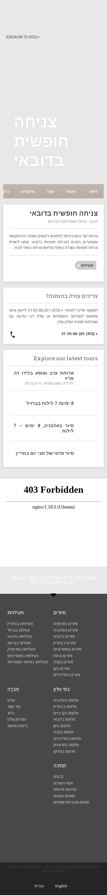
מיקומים (28, 191)
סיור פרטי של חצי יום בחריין (45, 453)
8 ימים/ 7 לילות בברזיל (50, 403)
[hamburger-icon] (94, 48)
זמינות (71, 191)
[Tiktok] (35, 839)
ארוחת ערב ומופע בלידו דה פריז (44, 375)
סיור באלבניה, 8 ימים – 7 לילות (44, 428)
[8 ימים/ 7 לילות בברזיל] (87, 403)
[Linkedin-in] (17, 839)
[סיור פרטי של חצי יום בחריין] (87, 453)
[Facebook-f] (90, 839)
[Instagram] (72, 839)
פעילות (87, 265)
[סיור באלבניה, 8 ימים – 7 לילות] (87, 428)
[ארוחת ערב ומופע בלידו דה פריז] (87, 378)
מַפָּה (50, 191)
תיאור (93, 191)
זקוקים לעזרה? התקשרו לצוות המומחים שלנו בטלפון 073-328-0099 (53, 579)
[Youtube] (53, 839)
